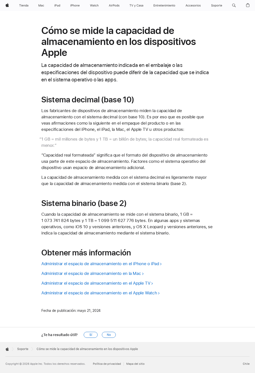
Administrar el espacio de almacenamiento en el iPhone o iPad (100, 263)
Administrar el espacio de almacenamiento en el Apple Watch (99, 292)
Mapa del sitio (135, 364)
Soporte (22, 349)
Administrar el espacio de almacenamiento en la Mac (91, 273)
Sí (90, 335)
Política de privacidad (107, 364)
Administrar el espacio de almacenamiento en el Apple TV (95, 283)
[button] (234, 5)
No (109, 335)
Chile (246, 364)
